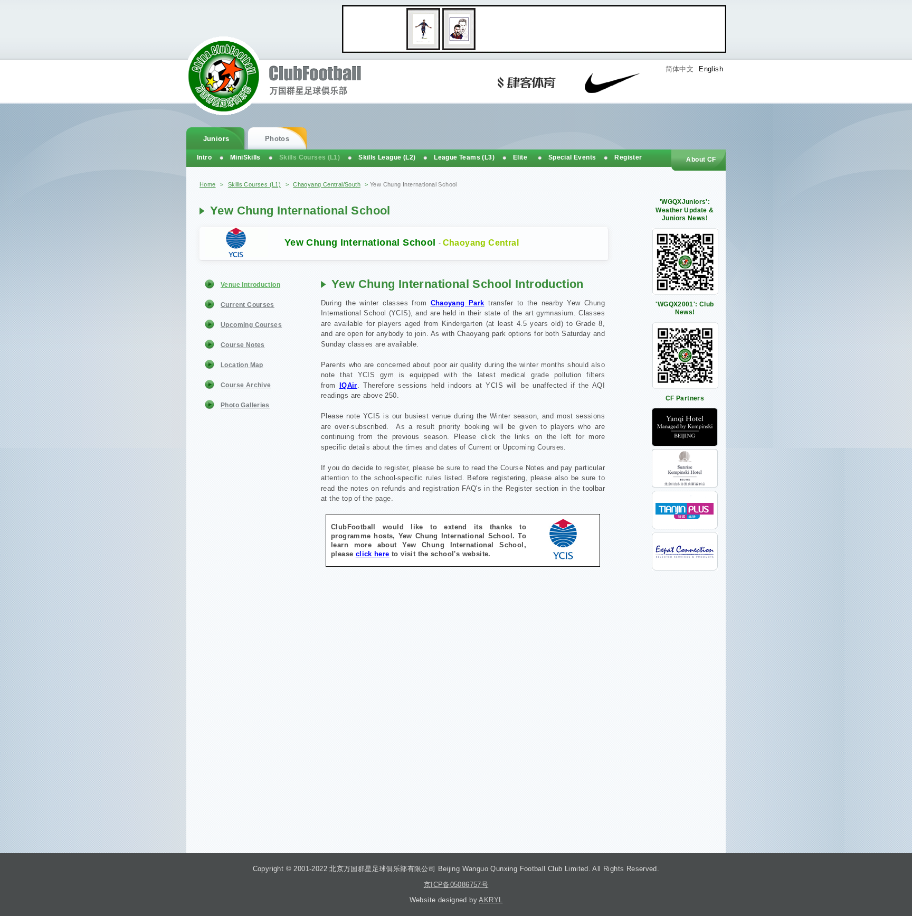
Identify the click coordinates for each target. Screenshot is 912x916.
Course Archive (246, 385)
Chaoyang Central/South (326, 184)
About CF (701, 159)
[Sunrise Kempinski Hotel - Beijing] (685, 485)
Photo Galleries (245, 405)
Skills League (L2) (386, 157)
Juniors (216, 139)
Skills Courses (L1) (254, 184)
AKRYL (490, 900)
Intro (204, 157)
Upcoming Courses (251, 325)
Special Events (572, 157)
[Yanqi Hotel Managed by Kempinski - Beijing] (685, 444)
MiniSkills (245, 157)
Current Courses (247, 305)
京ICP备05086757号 (456, 885)
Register (628, 157)
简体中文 (680, 69)
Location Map (242, 365)
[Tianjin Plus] (685, 527)
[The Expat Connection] (685, 568)
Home (208, 184)
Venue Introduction (250, 284)
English (711, 69)
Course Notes (243, 345)
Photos (277, 139)
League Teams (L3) (464, 157)
